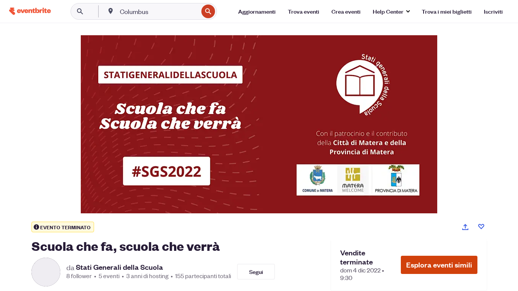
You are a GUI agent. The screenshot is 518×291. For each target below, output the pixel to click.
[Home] (30, 11)
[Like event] (481, 226)
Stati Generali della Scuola (119, 267)
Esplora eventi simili (439, 264)
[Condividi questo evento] (465, 227)
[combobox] (158, 11)
